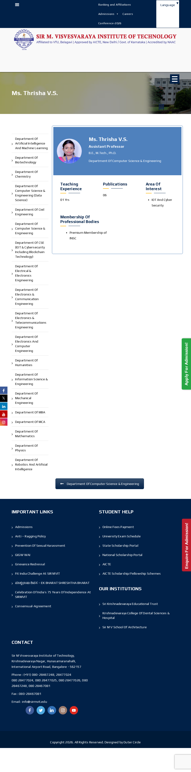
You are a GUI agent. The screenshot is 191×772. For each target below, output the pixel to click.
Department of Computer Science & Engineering (30, 228)
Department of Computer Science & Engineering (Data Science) (30, 193)
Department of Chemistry (26, 174)
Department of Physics (26, 448)
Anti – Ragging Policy (30, 536)
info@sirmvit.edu (34, 701)
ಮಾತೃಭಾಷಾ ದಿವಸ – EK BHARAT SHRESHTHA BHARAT (52, 583)
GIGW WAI (23, 555)
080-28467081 (30, 694)
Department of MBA (30, 412)
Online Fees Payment (118, 527)
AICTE (106, 564)
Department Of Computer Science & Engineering (103, 484)
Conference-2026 (109, 23)
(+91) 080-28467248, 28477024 (48, 674)
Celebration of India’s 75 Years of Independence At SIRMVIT (53, 594)
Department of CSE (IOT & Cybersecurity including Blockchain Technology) (30, 249)
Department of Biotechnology (26, 160)
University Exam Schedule (121, 536)
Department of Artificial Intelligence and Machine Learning (31, 143)
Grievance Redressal (30, 564)
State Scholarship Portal (120, 545)
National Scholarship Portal (122, 555)
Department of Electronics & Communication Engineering (27, 296)
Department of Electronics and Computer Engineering (26, 344)
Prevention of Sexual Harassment (40, 545)
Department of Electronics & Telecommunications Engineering (31, 320)
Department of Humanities (26, 362)
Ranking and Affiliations (114, 4)
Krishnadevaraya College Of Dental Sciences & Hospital (136, 615)
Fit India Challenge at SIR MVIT (37, 573)
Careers (128, 14)
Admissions (106, 14)
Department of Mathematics (26, 433)
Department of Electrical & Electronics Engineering (26, 273)
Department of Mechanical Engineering (26, 398)
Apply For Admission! (186, 363)
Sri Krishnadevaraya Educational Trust (130, 604)
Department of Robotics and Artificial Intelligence (31, 464)
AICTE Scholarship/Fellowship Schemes (131, 573)
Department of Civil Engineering (29, 212)
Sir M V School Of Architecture (124, 627)
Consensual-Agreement (33, 606)
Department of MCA (30, 422)
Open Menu (174, 79)
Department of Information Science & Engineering (31, 379)
